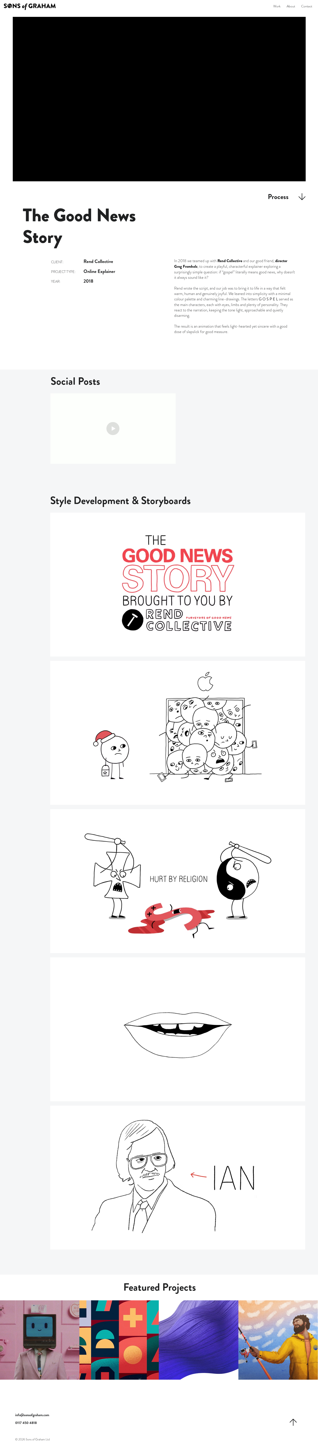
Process (278, 197)
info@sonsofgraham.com (32, 1415)
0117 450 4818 (26, 1422)
